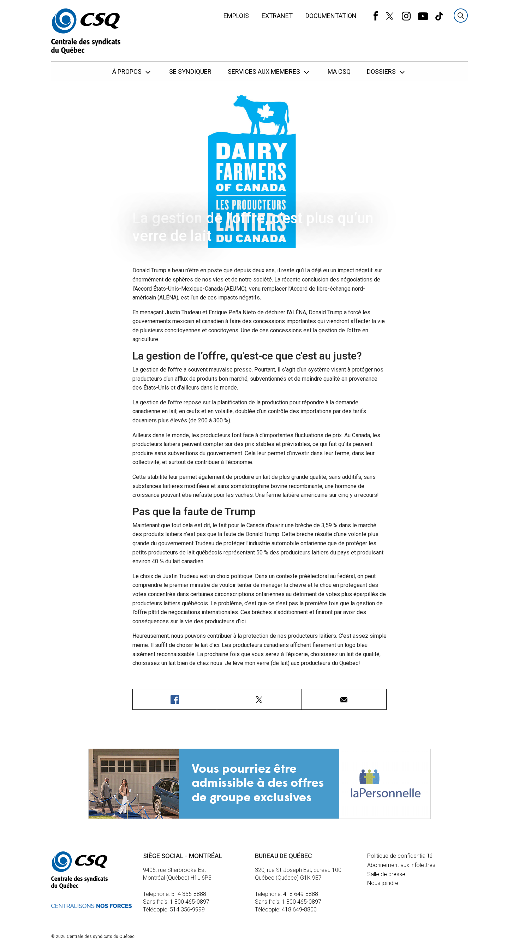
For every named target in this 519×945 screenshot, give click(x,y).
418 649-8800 (299, 909)
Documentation (331, 15)
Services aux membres (265, 71)
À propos (127, 71)
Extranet (277, 15)
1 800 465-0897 (189, 901)
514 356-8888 (188, 894)
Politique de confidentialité (399, 855)
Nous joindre (382, 883)
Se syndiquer (190, 71)
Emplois (236, 15)
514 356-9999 (187, 909)
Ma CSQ (339, 71)
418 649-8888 (300, 894)
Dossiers (382, 71)
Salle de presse (386, 874)
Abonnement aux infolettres (401, 865)
